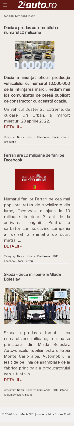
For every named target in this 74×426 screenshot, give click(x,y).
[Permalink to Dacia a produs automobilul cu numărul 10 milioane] (37, 69)
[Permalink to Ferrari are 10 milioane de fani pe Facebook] (37, 191)
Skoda (29, 394)
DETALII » (13, 127)
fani (20, 260)
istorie (65, 137)
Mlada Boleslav (13, 394)
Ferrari (29, 260)
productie (10, 141)
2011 (55, 389)
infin (69, 414)
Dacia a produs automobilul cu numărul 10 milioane (31, 30)
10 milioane (44, 137)
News (20, 137)
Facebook (10, 260)
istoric (64, 389)
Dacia (55, 137)
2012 (55, 256)
